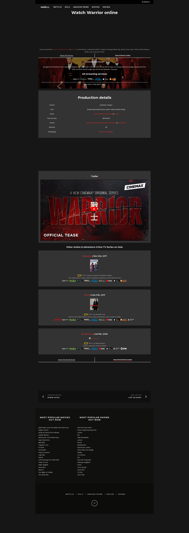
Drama (73, 49)
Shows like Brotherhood (66, 360)
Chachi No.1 (81, 470)
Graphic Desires (43, 430)
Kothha (79, 452)
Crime (67, 49)
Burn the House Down (84, 427)
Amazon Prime (81, 7)
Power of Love (43, 462)
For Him (79, 472)
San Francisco (111, 123)
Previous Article (54, 395)
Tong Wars (122, 123)
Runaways (87, 256)
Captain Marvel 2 (43, 435)
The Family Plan (43, 475)
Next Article (136, 395)
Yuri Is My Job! (81, 467)
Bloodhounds (81, 445)
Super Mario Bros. (44, 440)
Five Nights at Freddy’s (45, 472)
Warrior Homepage (106, 132)
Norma (40, 457)
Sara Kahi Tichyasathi (84, 460)
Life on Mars (134, 397)
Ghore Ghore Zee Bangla (85, 450)
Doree (79, 465)
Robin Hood (54, 397)
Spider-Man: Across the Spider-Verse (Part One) (53, 427)
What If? (41, 470)
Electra (79, 442)
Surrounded (42, 450)
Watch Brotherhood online (122, 360)
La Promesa (81, 455)
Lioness (79, 432)
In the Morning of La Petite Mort (48, 460)
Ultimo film (41, 467)
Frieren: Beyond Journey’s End (86, 430)
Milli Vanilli (41, 442)
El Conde (41, 447)
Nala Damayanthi (82, 437)
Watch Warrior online (122, 55)
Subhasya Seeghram (83, 462)
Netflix (58, 7)
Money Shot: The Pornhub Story (48, 437)
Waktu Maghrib (43, 465)
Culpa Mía (41, 455)
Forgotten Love (43, 445)
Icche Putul (80, 475)
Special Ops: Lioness (83, 447)
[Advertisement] (94, 32)
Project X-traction (44, 452)
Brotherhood (87, 334)
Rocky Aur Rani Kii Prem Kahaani (48, 432)
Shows (106, 7)
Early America (91, 123)
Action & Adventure (58, 49)
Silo (78, 435)
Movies (96, 7)
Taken (87, 295)
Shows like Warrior (66, 55)
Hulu (67, 7)
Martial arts (101, 123)
